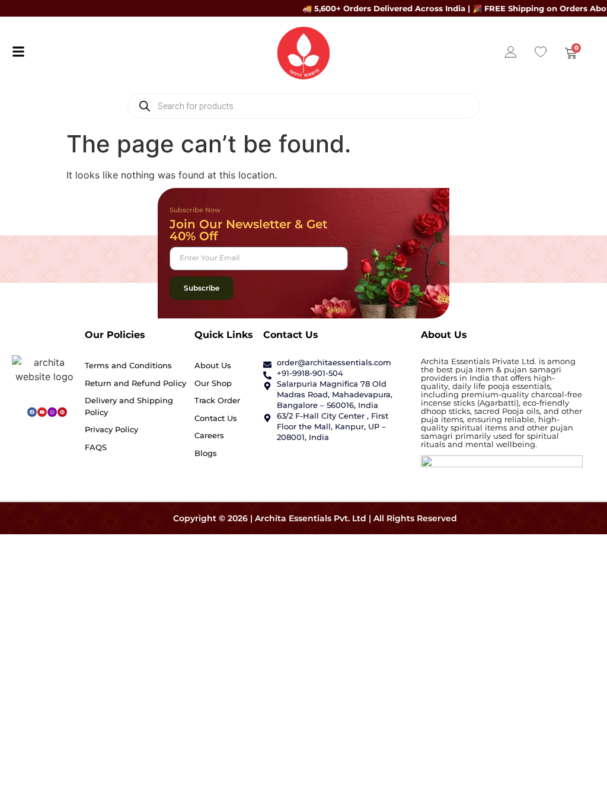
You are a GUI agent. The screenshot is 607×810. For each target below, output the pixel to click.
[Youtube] (42, 412)
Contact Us (215, 418)
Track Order (217, 400)
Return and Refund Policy (135, 383)
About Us (212, 365)
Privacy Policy (111, 429)
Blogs (205, 453)
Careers (209, 435)
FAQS (96, 447)
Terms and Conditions (128, 365)
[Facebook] (32, 412)
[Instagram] (52, 412)
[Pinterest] (62, 412)
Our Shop (213, 383)
